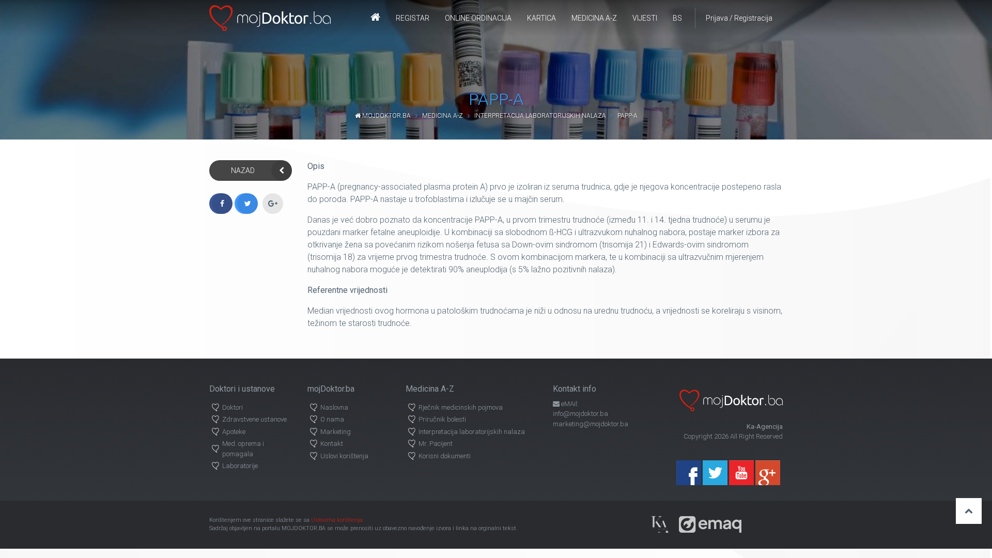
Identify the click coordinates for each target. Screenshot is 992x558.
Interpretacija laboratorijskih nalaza (540, 115)
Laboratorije (240, 466)
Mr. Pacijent (436, 443)
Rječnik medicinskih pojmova (461, 407)
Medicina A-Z (594, 18)
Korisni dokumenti (445, 456)
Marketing (335, 432)
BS (677, 18)
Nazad (243, 170)
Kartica (541, 18)
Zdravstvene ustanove (254, 419)
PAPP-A (627, 115)
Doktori (232, 407)
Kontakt (331, 443)
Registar (412, 18)
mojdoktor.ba (386, 115)
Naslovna (334, 407)
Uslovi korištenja (344, 456)
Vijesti (644, 18)
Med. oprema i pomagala (243, 449)
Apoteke (233, 432)
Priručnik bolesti (442, 419)
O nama (332, 419)
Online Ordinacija (478, 18)
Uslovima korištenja (337, 520)
